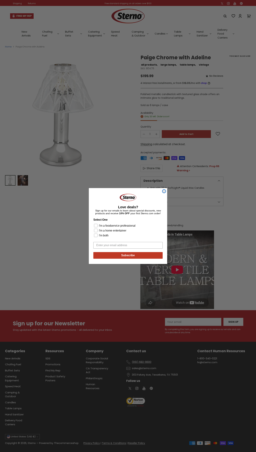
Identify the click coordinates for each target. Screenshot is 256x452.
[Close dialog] (164, 191)
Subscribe (128, 255)
